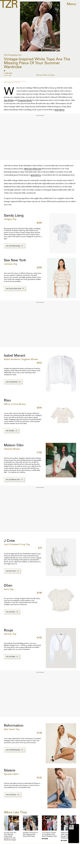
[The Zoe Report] (8, 4)
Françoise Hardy (25, 100)
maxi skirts (59, 109)
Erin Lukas (8, 73)
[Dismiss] (76, 826)
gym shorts (36, 175)
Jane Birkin (9, 100)
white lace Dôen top (32, 168)
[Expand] (70, 826)
